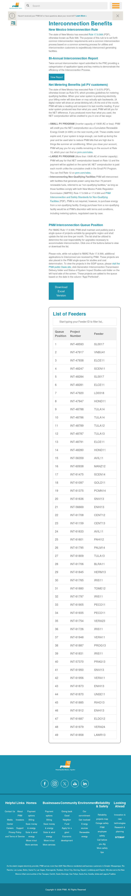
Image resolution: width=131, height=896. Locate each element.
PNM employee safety (102, 831)
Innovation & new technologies (120, 819)
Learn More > (81, 15)
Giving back (67, 811)
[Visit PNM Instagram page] (55, 783)
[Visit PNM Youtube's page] (75, 783)
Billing (31, 819)
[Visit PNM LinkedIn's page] (85, 783)
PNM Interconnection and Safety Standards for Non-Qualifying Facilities (80, 197)
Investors (20, 819)
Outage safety (102, 823)
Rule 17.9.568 (96, 34)
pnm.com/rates (84, 152)
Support (19, 828)
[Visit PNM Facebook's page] (45, 783)
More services (31, 844)
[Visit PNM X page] (65, 783)
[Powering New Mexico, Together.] (15, 5)
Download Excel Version (61, 291)
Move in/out (31, 840)
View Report (56, 77)
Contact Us (10, 811)
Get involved (84, 819)
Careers (9, 828)
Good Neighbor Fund (67, 819)
